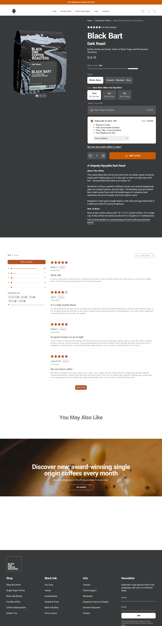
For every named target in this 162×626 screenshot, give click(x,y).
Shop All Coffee (13, 584)
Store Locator (51, 613)
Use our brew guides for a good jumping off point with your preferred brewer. (118, 221)
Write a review (27, 262)
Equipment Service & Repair (95, 601)
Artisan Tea (11, 613)
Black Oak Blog (51, 607)
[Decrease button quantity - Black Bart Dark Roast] (90, 156)
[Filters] (137, 256)
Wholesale (88, 596)
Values (48, 590)
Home (89, 20)
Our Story (49, 584)
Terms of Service (147, 623)
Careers (86, 613)
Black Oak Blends (14, 596)
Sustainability (51, 596)
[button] (54, 11)
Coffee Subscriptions (16, 607)
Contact (86, 584)
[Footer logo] (14, 563)
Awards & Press (52, 601)
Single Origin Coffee (15, 590)
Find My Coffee (13, 601)
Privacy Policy (133, 623)
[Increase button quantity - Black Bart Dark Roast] (103, 156)
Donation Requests (91, 607)
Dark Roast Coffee (102, 20)
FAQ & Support (89, 590)
